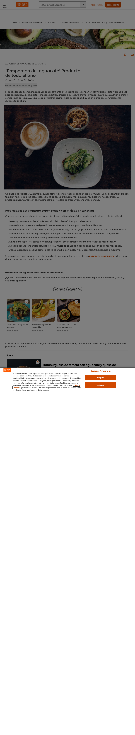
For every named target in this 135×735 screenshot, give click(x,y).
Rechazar (101, 385)
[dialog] (67, 551)
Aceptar (100, 377)
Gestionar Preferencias (100, 371)
